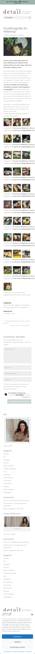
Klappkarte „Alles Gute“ (16, 509)
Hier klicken (20, 395)
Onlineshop (7, 475)
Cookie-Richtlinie (7, 651)
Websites (6, 486)
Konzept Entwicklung (10, 469)
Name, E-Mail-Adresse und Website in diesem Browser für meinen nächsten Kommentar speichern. (16, 386)
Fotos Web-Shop (9, 305)
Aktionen (6, 454)
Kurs (5, 472)
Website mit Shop (14, 307)
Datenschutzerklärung (19, 651)
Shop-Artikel (7, 480)
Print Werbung (8, 477)
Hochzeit (6, 463)
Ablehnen (17, 642)
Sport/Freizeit (8, 483)
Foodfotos (7, 35)
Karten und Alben (9, 466)
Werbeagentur (8, 492)
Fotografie (13, 35)
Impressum (29, 651)
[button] (32, 615)
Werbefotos (20, 35)
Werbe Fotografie (9, 489)
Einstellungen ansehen (17, 647)
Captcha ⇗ (26, 397)
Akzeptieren (17, 637)
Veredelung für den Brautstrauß (19, 500)
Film (5, 457)
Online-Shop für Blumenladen (21, 325)
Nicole (5, 500)
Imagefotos (17, 305)
